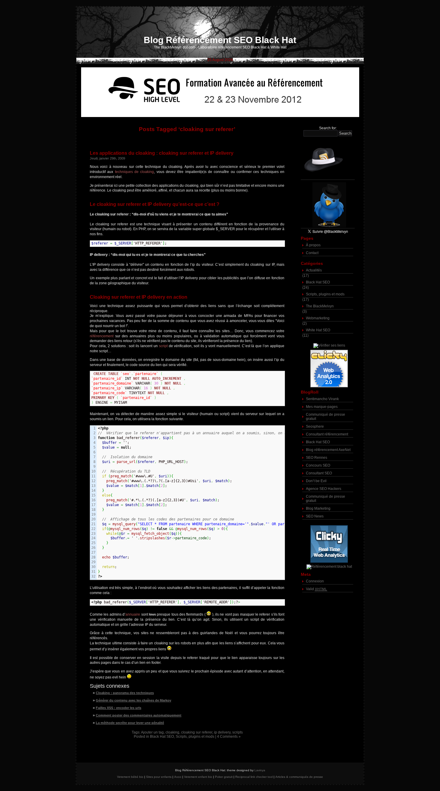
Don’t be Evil (316, 481)
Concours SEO (318, 465)
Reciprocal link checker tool (254, 776)
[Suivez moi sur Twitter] (328, 204)
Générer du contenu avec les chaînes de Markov (133, 700)
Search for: (328, 128)
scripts (237, 732)
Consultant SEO (319, 473)
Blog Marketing (318, 508)
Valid (316, 589)
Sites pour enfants (159, 776)
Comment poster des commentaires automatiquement (138, 715)
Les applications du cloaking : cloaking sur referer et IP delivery (161, 153)
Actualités (314, 270)
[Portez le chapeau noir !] (328, 159)
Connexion (315, 581)
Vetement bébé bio (130, 776)
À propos (313, 245)
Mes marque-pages (322, 407)
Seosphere (315, 426)
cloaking (172, 732)
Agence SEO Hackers (323, 489)
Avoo (177, 776)
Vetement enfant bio (198, 776)
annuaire (132, 614)
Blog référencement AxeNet (328, 450)
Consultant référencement (327, 434)
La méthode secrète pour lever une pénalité (130, 723)
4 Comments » (229, 736)
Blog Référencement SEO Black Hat (220, 40)
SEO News (315, 516)
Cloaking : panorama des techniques (125, 693)
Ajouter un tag (152, 732)
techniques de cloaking (134, 172)
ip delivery (222, 732)
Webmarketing (318, 318)
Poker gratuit (224, 776)
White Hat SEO (318, 330)
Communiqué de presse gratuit (325, 416)
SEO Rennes (316, 458)
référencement (101, 336)
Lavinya (259, 770)
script (163, 346)
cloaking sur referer (196, 732)
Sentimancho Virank (322, 399)
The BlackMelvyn (320, 306)
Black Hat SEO (162, 736)
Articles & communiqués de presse (299, 776)
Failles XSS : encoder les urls (118, 708)
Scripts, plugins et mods (195, 736)
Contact (312, 253)
